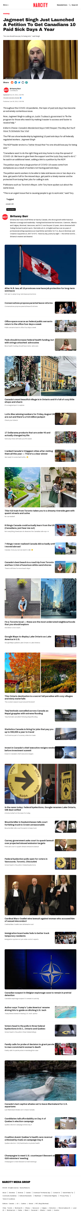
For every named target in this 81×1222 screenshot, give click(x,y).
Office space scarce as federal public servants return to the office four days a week (28, 322)
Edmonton (52, 1208)
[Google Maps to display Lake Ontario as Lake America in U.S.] (65, 641)
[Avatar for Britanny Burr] (5, 217)
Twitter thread (34, 145)
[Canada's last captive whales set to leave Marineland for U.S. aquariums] (40, 1080)
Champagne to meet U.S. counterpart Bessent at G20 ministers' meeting (30, 1156)
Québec (23, 1203)
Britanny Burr (15, 89)
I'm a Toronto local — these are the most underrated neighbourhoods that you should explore (40, 623)
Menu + (6, 5)
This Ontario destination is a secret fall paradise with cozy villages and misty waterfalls (39, 697)
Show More (11, 209)
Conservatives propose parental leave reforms (29, 303)
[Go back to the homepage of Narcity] (40, 5)
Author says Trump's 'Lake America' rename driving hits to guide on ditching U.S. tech (27, 1008)
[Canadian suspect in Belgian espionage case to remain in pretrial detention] (40, 969)
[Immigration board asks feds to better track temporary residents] (65, 938)
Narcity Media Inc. (25, 1188)
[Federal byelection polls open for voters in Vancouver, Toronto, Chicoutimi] (65, 864)
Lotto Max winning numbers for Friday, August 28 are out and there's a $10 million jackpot (30, 415)
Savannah (34, 1210)
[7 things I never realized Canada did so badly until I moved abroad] (65, 548)
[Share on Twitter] (19, 82)
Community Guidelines (10, 1196)
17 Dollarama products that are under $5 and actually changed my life (27, 434)
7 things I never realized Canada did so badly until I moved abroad (30, 545)
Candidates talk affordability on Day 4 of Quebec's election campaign (25, 1120)
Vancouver (35, 1208)
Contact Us (56, 1192)
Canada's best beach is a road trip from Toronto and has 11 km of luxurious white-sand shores (29, 563)
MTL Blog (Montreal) (42, 1203)
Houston (56, 1210)
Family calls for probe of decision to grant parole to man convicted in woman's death (29, 1045)
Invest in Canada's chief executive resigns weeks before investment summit (30, 749)
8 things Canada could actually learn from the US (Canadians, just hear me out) (30, 526)
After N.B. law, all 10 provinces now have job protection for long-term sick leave (40, 289)
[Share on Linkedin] (15, 82)
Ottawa (27, 1208)
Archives (20, 1192)
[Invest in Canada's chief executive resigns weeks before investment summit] (65, 752)
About (4, 1192)
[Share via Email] (23, 82)
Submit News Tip (68, 1192)
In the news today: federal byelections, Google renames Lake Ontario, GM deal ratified (40, 808)
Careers (28, 1192)
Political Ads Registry (50, 1196)
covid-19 (10, 204)
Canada (11, 1203)
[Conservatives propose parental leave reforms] (65, 308)
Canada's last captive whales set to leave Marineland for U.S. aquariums (36, 1105)
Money (6, 14)
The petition (8, 165)
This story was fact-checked (12, 98)
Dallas (20, 1210)
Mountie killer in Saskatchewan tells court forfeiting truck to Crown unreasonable (26, 823)
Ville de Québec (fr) (64, 1208)
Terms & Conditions (9, 1199)
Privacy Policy (64, 1196)
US (17, 1203)
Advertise (12, 1192)
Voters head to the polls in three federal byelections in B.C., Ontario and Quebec (25, 1027)
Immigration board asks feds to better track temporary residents (27, 934)
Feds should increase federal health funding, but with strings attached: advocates (29, 341)
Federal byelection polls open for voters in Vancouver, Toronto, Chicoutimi (26, 860)
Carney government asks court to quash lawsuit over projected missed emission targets (29, 841)
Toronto (9, 1208)
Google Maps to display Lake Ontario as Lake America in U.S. (28, 637)
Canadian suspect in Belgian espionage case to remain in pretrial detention (38, 994)
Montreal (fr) (18, 1208)
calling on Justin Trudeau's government (43, 116)
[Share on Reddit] (12, 82)
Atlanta (42, 1210)
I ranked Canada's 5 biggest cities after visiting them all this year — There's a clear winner (29, 452)
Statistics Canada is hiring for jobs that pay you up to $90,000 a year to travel (29, 730)
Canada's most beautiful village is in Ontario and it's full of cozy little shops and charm (39, 400)
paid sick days (56, 108)
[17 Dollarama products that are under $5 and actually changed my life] (65, 437)
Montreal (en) (11, 1210)
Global (31, 1203)
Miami (26, 1210)
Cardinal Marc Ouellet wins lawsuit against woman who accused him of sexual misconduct (40, 919)
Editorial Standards (26, 1196)
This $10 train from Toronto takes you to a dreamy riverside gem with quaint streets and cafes (40, 512)
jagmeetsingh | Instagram (12, 78)
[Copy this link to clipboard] (26, 82)
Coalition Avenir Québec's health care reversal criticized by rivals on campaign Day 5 (28, 1138)
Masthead (38, 1196)
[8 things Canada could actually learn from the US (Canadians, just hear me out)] (65, 530)
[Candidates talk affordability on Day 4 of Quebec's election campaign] (65, 1123)
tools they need (60, 156)
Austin (49, 1210)
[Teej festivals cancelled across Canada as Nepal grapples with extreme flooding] (65, 715)
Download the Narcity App (41, 1192)
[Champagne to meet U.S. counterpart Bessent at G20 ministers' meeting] (65, 1160)
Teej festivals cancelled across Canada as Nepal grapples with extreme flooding (26, 712)
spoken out (58, 185)
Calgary (44, 1208)
